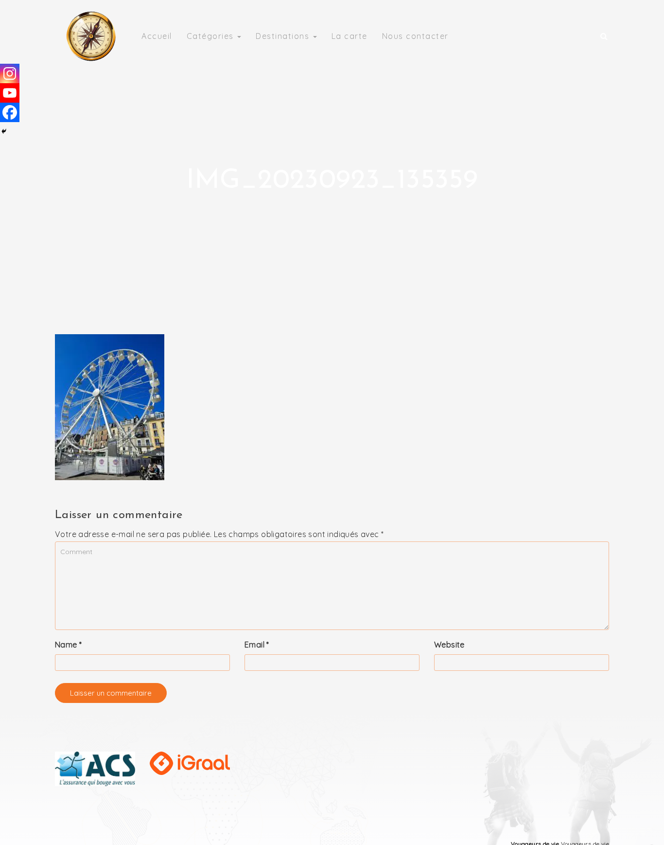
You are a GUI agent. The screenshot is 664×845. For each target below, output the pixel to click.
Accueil (156, 36)
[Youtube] (9, 93)
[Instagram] (9, 73)
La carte (349, 36)
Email (257, 644)
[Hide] (4, 131)
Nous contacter (415, 36)
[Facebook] (9, 112)
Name (68, 644)
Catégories (212, 36)
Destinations (284, 36)
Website (449, 644)
